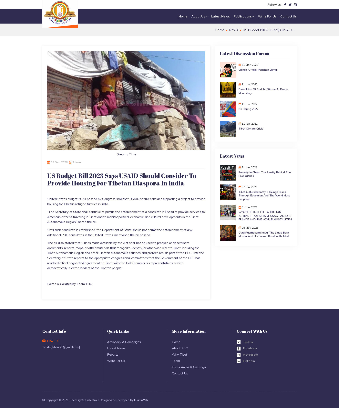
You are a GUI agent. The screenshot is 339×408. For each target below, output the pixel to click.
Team (176, 361)
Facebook (249, 348)
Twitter (247, 342)
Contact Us (288, 16)
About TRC (180, 348)
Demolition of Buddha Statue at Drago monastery (263, 91)
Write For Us (267, 16)
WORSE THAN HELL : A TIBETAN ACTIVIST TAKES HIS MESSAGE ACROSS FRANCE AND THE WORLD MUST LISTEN (265, 215)
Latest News (220, 16)
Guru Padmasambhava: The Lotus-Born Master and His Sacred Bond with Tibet (264, 234)
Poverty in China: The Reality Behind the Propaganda (265, 174)
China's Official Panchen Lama (258, 69)
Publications (243, 16)
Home (183, 16)
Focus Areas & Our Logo (189, 367)
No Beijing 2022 (248, 109)
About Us (198, 16)
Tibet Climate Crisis (251, 128)
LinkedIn (248, 361)
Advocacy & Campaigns (124, 342)
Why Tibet (179, 354)
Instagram (250, 354)
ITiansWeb (141, 400)
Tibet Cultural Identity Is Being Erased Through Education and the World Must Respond (264, 195)
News (233, 30)
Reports (112, 354)
